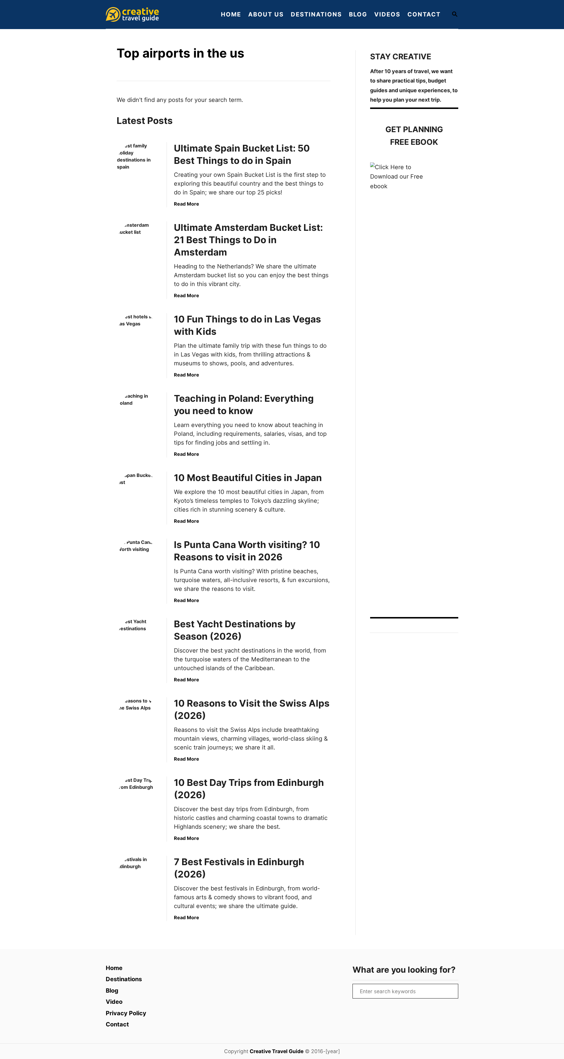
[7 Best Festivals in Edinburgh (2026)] (138, 877)
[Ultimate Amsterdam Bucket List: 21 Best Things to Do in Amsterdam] (138, 242)
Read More (186, 204)
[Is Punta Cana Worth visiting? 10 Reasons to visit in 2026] (138, 560)
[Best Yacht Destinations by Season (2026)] (138, 639)
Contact (117, 1024)
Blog (112, 990)
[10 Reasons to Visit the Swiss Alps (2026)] (138, 718)
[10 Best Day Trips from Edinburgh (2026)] (138, 797)
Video (114, 1001)
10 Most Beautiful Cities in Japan (248, 477)
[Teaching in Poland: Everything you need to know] (138, 413)
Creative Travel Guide (276, 1051)
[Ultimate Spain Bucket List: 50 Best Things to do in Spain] (138, 163)
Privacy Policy (126, 1013)
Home (114, 967)
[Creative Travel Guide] (156, 14)
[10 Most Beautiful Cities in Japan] (138, 493)
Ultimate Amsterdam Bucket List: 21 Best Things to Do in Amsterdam (248, 240)
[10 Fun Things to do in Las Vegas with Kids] (138, 334)
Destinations (124, 979)
